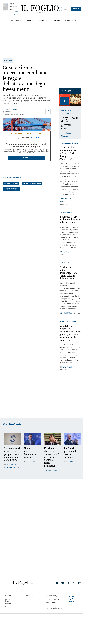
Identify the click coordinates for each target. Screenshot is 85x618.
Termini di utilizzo (52, 599)
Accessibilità (51, 603)
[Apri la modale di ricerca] (76, 20)
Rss (6, 606)
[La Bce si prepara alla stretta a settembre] (71, 439)
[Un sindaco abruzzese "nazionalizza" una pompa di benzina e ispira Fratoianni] (51, 439)
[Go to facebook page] (57, 583)
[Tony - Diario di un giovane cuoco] (70, 100)
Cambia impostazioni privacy (54, 607)
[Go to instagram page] (74, 583)
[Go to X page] (68, 583)
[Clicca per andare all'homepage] (23, 583)
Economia (8, 60)
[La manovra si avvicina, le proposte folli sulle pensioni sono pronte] (12, 439)
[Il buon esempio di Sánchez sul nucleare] (32, 439)
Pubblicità (29, 596)
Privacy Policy (51, 596)
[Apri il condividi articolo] (48, 111)
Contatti (8, 596)
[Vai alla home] (40, 9)
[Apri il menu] (7, 20)
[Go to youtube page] (62, 583)
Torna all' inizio (71, 599)
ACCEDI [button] (35, 137)
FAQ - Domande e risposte (9, 601)
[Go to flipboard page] (79, 583)
